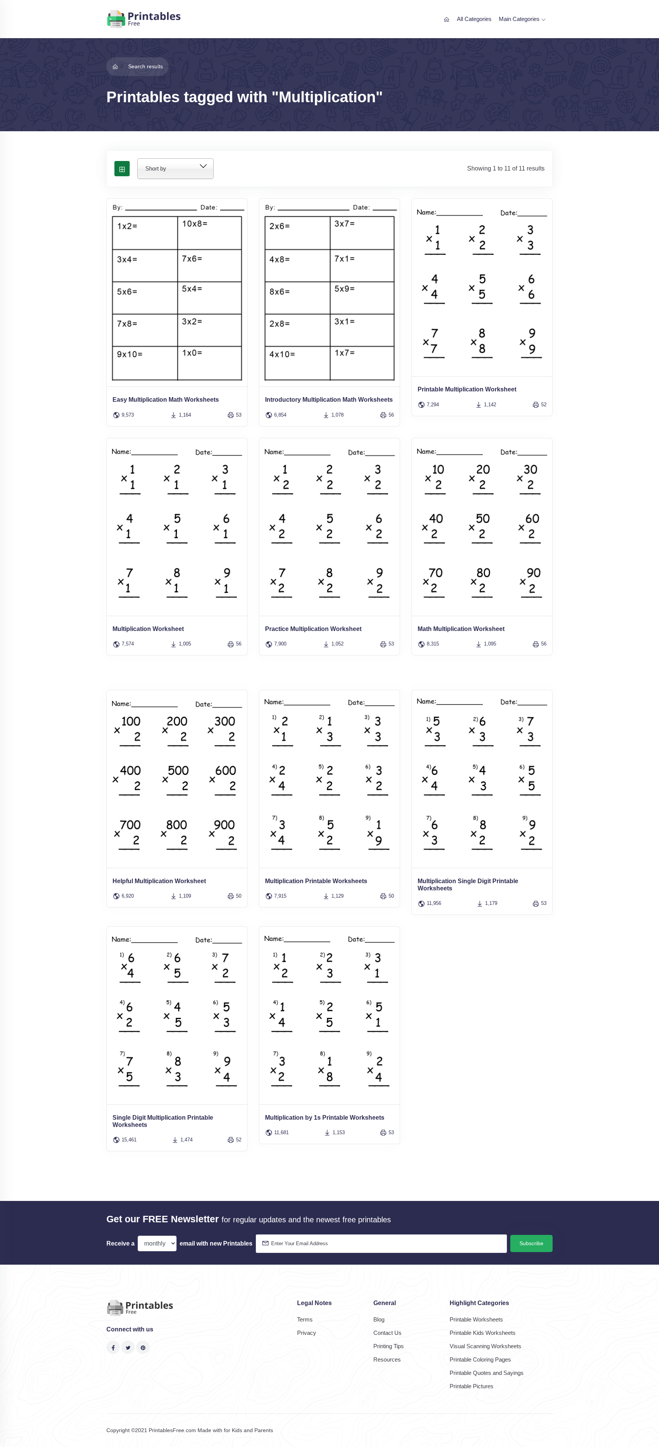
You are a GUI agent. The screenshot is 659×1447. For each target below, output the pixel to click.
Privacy (306, 1333)
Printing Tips (388, 1346)
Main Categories (520, 19)
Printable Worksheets (476, 1319)
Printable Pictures (471, 1386)
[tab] (122, 168)
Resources (387, 1359)
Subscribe (531, 1243)
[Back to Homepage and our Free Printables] (115, 66)
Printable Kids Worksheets (483, 1333)
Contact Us (387, 1333)
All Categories (474, 19)
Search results (145, 66)
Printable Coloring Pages (480, 1359)
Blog (378, 1319)
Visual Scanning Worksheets (485, 1346)
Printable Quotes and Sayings (487, 1373)
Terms (305, 1319)
